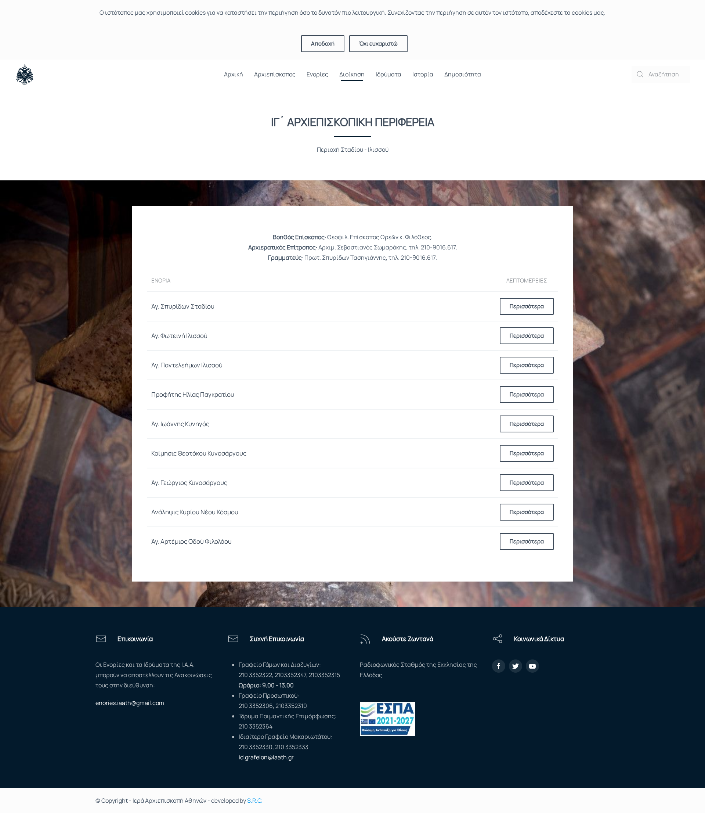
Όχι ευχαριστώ (378, 43)
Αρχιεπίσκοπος (275, 74)
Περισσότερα (527, 306)
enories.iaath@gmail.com (129, 703)
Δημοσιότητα (462, 74)
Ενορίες (317, 74)
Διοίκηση (352, 74)
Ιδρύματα (388, 74)
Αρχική (233, 74)
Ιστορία (422, 74)
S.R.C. (255, 800)
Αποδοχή (323, 43)
